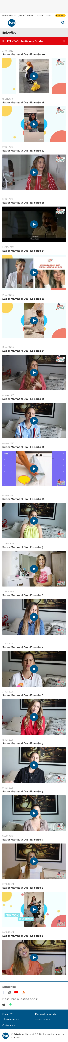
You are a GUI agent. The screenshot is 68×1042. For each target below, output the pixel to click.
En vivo (61, 15)
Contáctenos (8, 1025)
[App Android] (11, 1004)
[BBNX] (5, 1036)
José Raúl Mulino (26, 15)
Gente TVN (7, 1014)
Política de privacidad (46, 1014)
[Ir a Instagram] (10, 992)
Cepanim (39, 15)
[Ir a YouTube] (16, 992)
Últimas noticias (9, 15)
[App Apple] (4, 1004)
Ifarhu (48, 15)
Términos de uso (10, 1019)
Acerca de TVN (42, 1019)
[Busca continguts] (63, 23)
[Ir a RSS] (24, 992)
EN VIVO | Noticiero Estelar (25, 41)
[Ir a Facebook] (3, 992)
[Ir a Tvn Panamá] (33, 23)
